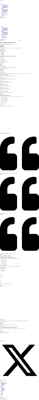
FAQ (2, 38)
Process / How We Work (4, 37)
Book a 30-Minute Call (2, 332)
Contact (2, 15)
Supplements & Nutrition (4, 10)
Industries (2, 31)
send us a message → (7, 332)
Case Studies (2, 8)
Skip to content (1, 0)
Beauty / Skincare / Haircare (5, 33)
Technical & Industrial (4, 11)
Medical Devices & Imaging (5, 9)
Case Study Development (4, 30)
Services (2, 4)
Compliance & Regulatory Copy (5, 6)
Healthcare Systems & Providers (5, 32)
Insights (2, 12)
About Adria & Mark (4, 13)
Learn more (1, 83)
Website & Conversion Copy (5, 27)
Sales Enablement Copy (4, 5)
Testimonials (3, 14)
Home (1, 26)
